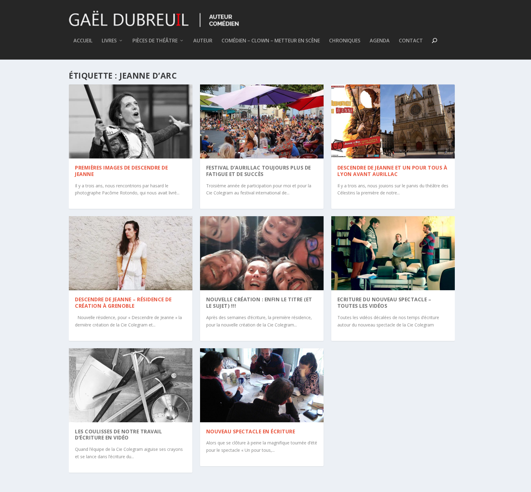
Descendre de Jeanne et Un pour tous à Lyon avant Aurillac (392, 171)
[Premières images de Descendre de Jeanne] (130, 121)
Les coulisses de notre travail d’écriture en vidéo (118, 434)
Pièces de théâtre (155, 41)
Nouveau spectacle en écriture (250, 431)
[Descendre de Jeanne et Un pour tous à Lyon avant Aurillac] (393, 121)
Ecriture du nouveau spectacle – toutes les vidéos (384, 302)
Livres (109, 41)
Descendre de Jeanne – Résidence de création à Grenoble (123, 302)
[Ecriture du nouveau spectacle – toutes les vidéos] (393, 253)
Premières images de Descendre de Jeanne (121, 171)
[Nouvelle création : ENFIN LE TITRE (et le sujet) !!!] (262, 253)
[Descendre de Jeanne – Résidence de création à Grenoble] (130, 253)
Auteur (202, 41)
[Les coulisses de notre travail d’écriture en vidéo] (130, 385)
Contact (411, 41)
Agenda (380, 41)
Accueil (82, 41)
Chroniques (344, 41)
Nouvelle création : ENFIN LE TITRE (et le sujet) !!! (259, 302)
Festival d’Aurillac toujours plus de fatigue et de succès (258, 171)
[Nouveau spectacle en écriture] (262, 385)
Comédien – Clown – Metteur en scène (271, 41)
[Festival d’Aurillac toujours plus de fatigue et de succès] (262, 121)
